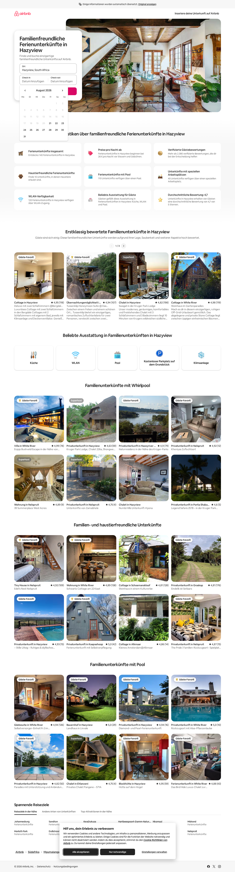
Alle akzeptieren (80, 852)
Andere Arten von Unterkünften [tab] (59, 811)
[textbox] (34, 81)
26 (37, 129)
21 (50, 123)
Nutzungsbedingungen (66, 866)
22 (56, 123)
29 (56, 129)
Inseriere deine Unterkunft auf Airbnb (197, 13)
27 (43, 129)
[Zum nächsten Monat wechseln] (62, 90)
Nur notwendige (117, 852)
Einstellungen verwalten (154, 852)
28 (50, 129)
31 (25, 136)
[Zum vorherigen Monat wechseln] (25, 90)
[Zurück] (111, 245)
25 (31, 129)
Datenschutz (44, 866)
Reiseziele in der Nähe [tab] (25, 811)
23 (62, 123)
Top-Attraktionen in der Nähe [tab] (96, 811)
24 (24, 129)
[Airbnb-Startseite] (22, 13)
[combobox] (48, 70)
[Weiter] (123, 245)
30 (62, 129)
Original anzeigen (147, 4)
